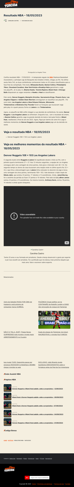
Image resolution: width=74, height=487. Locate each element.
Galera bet (12, 458)
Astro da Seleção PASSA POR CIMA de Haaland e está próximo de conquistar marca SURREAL (18, 304)
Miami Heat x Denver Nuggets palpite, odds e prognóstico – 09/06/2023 (37, 397)
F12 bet (42, 458)
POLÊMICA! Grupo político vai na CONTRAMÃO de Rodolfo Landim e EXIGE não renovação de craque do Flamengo (53, 304)
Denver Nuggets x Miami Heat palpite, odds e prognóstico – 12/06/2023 (37, 389)
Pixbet (25, 458)
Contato (67, 484)
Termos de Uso (59, 484)
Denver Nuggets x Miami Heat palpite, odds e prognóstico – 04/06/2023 (37, 414)
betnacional (48, 458)
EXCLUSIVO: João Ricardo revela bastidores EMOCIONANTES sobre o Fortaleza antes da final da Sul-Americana (53, 364)
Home (5, 440)
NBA (51, 77)
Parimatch (19, 458)
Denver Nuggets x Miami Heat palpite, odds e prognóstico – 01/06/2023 (37, 423)
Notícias (10, 440)
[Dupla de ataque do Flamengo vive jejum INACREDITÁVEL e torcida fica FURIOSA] (54, 320)
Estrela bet (31, 458)
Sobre (34, 484)
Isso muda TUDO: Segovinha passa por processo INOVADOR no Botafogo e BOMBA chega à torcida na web (19, 364)
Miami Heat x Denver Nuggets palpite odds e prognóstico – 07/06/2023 (37, 406)
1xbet (37, 458)
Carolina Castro (37, 253)
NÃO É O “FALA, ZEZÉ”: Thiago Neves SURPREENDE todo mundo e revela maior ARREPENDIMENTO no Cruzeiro (19, 334)
